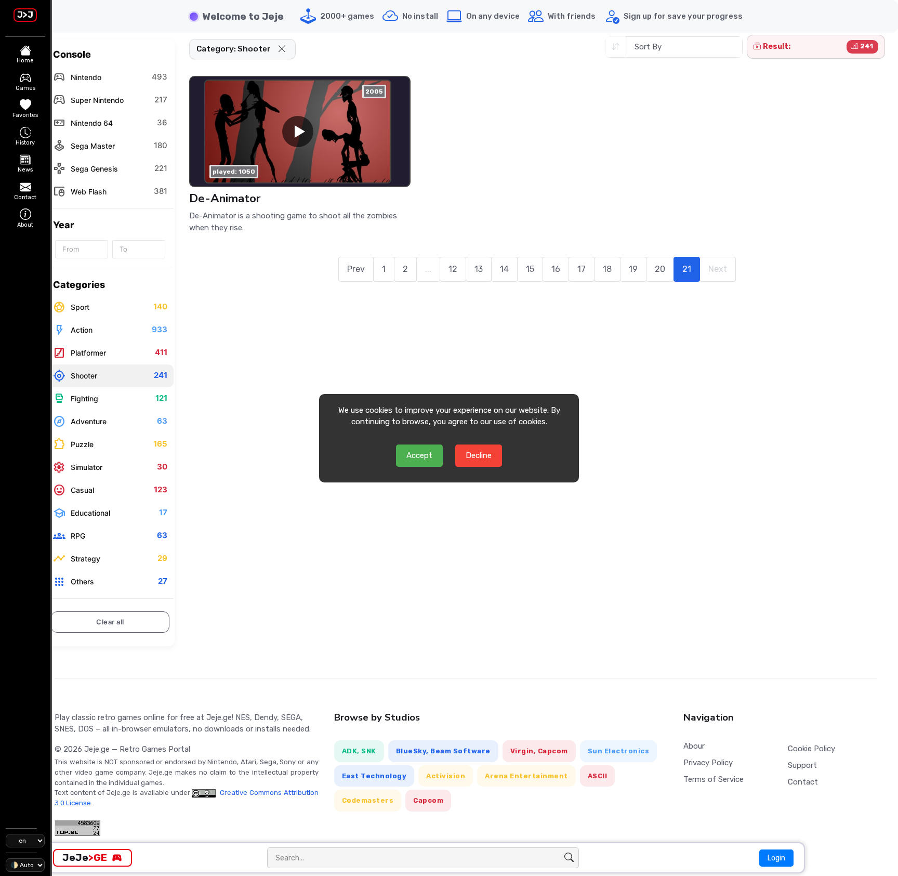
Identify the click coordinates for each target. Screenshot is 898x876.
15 (530, 269)
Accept (419, 455)
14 (504, 269)
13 (478, 269)
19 (633, 269)
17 (581, 269)
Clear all (110, 622)
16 (555, 269)
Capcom (428, 800)
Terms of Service (713, 779)
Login (776, 858)
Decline (479, 455)
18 (607, 269)
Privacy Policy (708, 762)
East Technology (374, 776)
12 (452, 269)
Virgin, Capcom (539, 751)
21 (686, 269)
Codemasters (368, 800)
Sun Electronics (619, 751)
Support (802, 765)
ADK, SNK (359, 751)
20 (660, 269)
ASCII (598, 776)
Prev (356, 269)
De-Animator (224, 198)
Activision (445, 776)
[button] (282, 49)
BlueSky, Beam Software (443, 751)
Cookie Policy (811, 748)
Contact (803, 782)
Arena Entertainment (526, 776)
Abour (694, 746)
